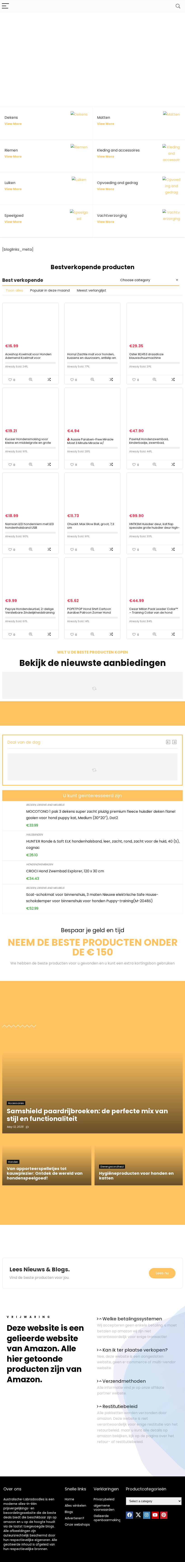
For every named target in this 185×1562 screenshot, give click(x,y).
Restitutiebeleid (120, 1406)
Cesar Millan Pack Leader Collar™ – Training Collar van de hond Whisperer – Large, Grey (153, 612)
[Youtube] (155, 1515)
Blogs (69, 1512)
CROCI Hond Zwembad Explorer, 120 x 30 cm (65, 871)
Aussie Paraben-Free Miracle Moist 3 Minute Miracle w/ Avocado (90, 443)
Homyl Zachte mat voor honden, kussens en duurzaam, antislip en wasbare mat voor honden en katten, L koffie (91, 359)
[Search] (178, 6)
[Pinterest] (163, 1515)
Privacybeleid (104, 1499)
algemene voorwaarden (104, 1507)
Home (69, 1499)
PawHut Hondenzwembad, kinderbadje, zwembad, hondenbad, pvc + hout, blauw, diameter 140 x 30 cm (152, 444)
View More (13, 124)
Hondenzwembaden (39, 864)
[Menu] (5, 6)
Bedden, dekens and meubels (45, 805)
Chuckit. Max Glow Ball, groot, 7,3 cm (90, 526)
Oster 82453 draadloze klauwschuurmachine (146, 356)
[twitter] (138, 1515)
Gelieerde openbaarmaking (107, 1518)
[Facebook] (129, 1515)
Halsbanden (34, 834)
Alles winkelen (75, 1505)
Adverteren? (74, 1518)
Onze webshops (77, 1524)
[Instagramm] (146, 1515)
